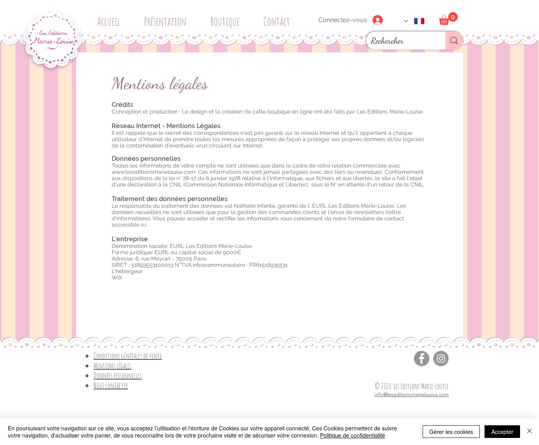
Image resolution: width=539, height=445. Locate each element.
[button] (227, 18)
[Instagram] (441, 358)
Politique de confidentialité (352, 435)
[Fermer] (529, 432)
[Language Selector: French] (414, 21)
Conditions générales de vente (128, 356)
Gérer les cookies (451, 432)
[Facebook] (421, 358)
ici (143, 225)
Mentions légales (112, 366)
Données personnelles (118, 375)
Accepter (502, 432)
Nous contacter (111, 385)
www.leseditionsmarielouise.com (153, 172)
